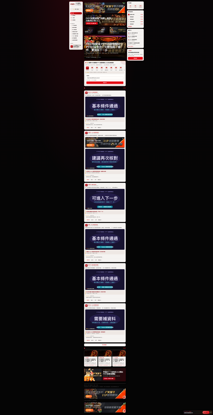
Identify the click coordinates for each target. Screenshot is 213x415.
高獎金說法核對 (74, 31)
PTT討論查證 (74, 25)
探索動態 (73, 15)
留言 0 (92, 127)
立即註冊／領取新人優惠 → (109, 378)
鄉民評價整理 (74, 27)
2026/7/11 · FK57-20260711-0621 (93, 306)
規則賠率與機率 (74, 40)
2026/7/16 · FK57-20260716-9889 (93, 133)
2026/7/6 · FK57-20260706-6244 (93, 185)
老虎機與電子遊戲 (74, 33)
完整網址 (87, 75)
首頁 (72, 13)
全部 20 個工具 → (131, 46)
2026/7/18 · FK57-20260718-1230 (93, 93)
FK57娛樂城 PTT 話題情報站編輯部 (91, 57)
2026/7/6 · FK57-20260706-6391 (93, 225)
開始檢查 (135, 58)
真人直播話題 (74, 29)
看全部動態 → (105, 344)
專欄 (94, 385)
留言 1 (92, 260)
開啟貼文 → (100, 127)
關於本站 (85, 385)
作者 (88, 385)
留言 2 (92, 219)
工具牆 (72, 17)
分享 (95, 127)
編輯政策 (91, 385)
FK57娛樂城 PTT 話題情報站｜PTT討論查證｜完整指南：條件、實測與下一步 (104, 47)
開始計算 (105, 82)
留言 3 (92, 179)
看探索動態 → (130, 26)
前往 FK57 (206, 412)
